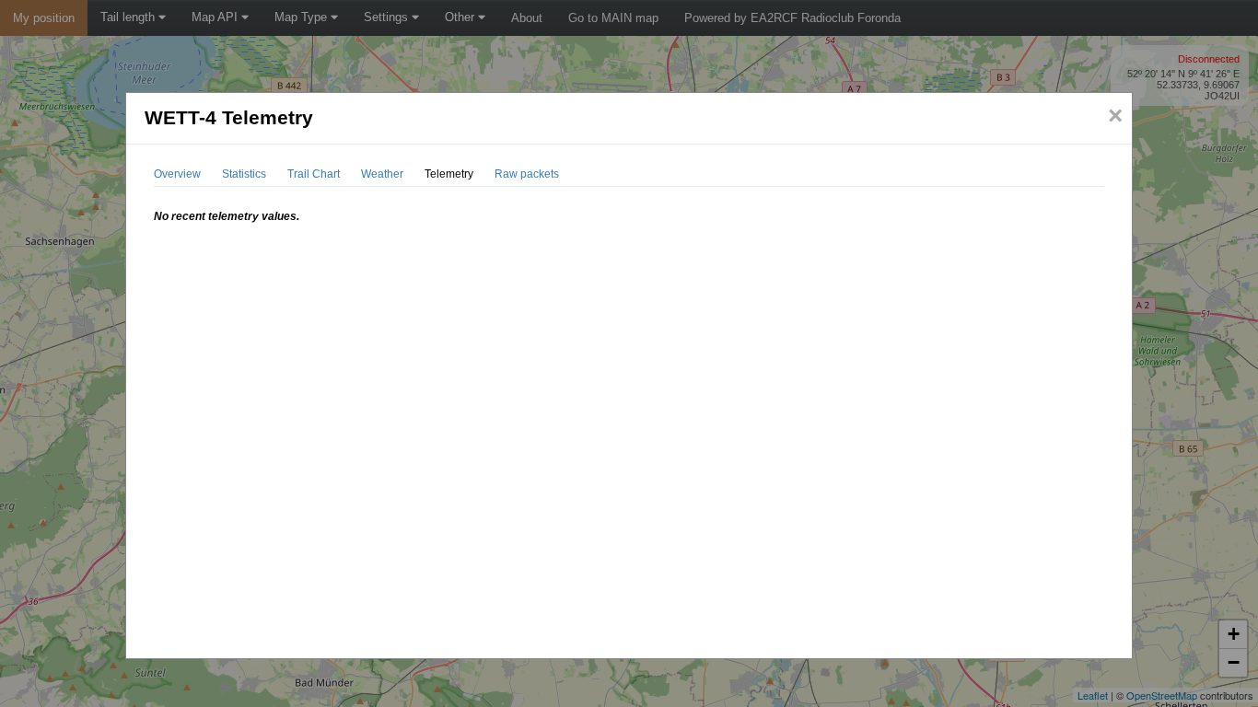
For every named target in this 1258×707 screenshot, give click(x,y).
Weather (382, 174)
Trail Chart (313, 174)
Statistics (244, 174)
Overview (177, 174)
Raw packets (527, 174)
